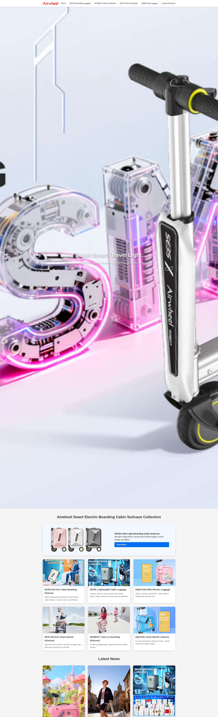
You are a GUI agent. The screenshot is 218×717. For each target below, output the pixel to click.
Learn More (121, 545)
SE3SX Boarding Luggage (80, 3)
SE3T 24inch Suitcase (129, 3)
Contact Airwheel (168, 3)
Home (63, 3)
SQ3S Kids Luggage (149, 3)
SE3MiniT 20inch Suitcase (105, 3)
